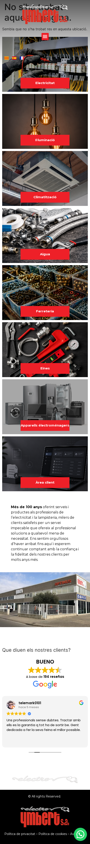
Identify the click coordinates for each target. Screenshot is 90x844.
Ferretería (45, 311)
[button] (45, 36)
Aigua (45, 254)
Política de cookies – (54, 834)
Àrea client (45, 482)
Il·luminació (45, 140)
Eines (45, 368)
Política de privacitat (19, 834)
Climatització (45, 197)
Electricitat (45, 83)
